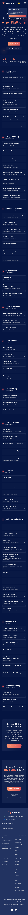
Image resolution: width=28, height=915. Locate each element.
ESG (16, 850)
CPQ (16, 880)
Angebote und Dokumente (18, 838)
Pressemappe (18, 878)
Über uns (17, 861)
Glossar (17, 875)
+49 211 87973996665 (8, 828)
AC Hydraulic (5, 861)
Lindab (3, 867)
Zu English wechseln (17, 16)
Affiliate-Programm (20, 869)
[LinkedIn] (16, 910)
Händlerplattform (19, 845)
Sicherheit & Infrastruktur (19, 902)
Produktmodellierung (6, 840)
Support (22, 904)
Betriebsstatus (8, 904)
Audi (3, 869)
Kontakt (17, 872)
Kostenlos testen (14, 788)
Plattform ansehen (14, 48)
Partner (17, 867)
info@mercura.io (9, 831)
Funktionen (5, 7)
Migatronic (4, 864)
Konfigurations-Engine (7, 848)
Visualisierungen (5, 843)
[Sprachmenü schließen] (25, 9)
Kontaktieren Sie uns (14, 795)
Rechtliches (15, 904)
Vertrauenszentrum (7, 902)
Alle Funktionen (5, 838)
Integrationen (18, 842)
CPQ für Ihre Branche (20, 890)
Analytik (17, 847)
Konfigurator (18, 883)
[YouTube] (12, 910)
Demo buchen (14, 43)
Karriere (17, 864)
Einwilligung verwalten (14, 906)
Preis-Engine (4, 846)
